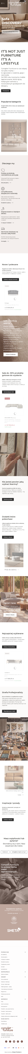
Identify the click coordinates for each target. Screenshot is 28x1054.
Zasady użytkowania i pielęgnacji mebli (9, 1016)
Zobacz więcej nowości (10, 279)
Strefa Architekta (4, 974)
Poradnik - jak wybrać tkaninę (7, 1008)
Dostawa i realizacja (5, 981)
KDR (2, 996)
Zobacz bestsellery (9, 647)
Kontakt (3, 966)
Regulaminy (3, 991)
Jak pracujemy (4, 957)
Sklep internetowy (13, 1052)
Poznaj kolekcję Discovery (10, 31)
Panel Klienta (4, 1021)
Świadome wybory (5, 961)
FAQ (2, 1001)
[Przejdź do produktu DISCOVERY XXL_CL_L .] (14, 406)
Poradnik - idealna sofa (5, 1013)
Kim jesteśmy (4, 954)
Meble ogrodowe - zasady (6, 986)
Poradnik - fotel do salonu (6, 1011)
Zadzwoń (5, 852)
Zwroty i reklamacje (5, 984)
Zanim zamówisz (4, 1004)
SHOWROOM (4, 969)
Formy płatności (4, 979)
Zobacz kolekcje (11, 354)
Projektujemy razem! (5, 964)
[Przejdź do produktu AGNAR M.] (14, 661)
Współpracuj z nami (9, 711)
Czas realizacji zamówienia (6, 989)
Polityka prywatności (5, 994)
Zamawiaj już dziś (9, 392)
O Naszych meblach (5, 959)
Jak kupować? (4, 1006)
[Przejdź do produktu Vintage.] (13, 292)
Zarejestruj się (4, 1023)
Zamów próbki (8, 499)
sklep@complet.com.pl (19, 852)
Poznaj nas (6, 90)
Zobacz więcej (8, 537)
